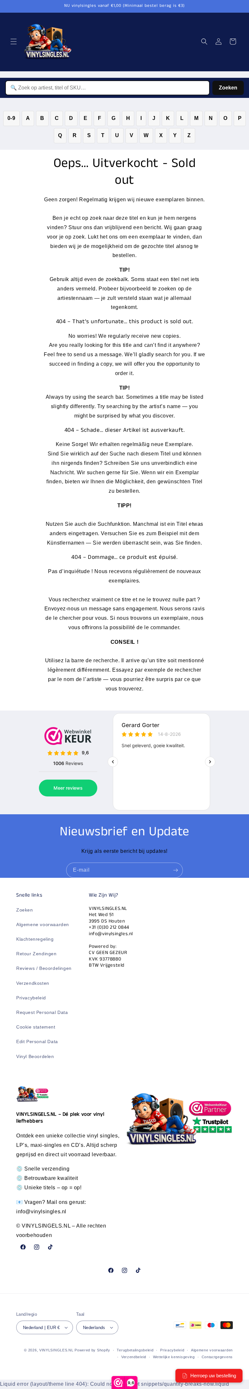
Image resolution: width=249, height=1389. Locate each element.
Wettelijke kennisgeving (174, 1357)
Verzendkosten (32, 983)
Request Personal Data (42, 1012)
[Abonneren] (175, 870)
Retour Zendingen (36, 953)
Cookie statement (35, 1027)
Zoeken (228, 87)
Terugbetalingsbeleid (135, 1350)
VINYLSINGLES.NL (56, 1350)
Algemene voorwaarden (42, 924)
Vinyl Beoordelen (35, 1056)
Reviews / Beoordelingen (44, 968)
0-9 (11, 118)
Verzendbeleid (133, 1357)
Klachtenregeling (35, 939)
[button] (13, 41)
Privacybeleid (31, 997)
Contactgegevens (217, 1357)
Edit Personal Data (37, 1041)
